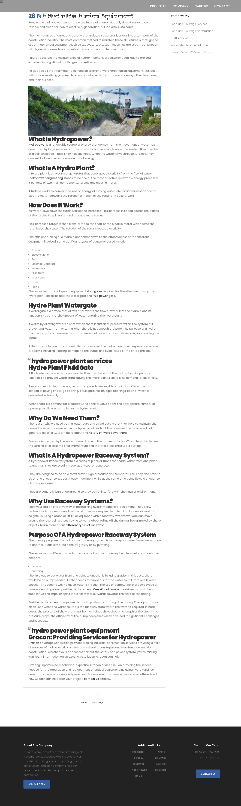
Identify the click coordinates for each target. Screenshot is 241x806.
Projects (138, 751)
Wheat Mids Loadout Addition (189, 45)
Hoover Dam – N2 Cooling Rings (191, 52)
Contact (160, 769)
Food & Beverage (138, 760)
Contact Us (208, 773)
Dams (138, 775)
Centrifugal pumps (106, 589)
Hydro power (139, 769)
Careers (161, 763)
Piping (161, 751)
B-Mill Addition (179, 38)
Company (160, 757)
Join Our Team (36, 784)
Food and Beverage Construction (192, 31)
